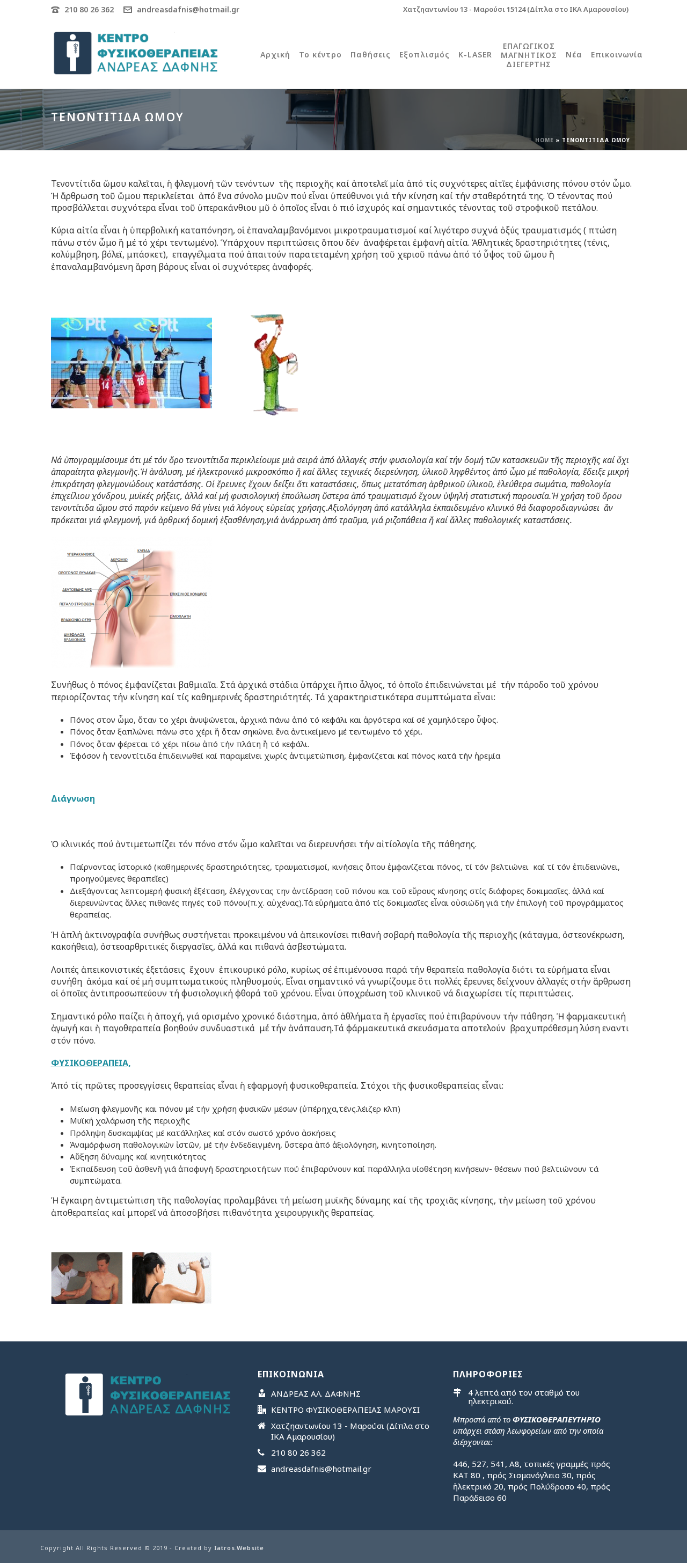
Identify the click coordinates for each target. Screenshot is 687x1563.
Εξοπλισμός (424, 54)
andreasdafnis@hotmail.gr (188, 9)
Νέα (574, 54)
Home (544, 140)
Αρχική (275, 54)
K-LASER (475, 54)
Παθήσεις (370, 54)
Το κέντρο (320, 54)
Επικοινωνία (617, 54)
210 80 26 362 (89, 9)
